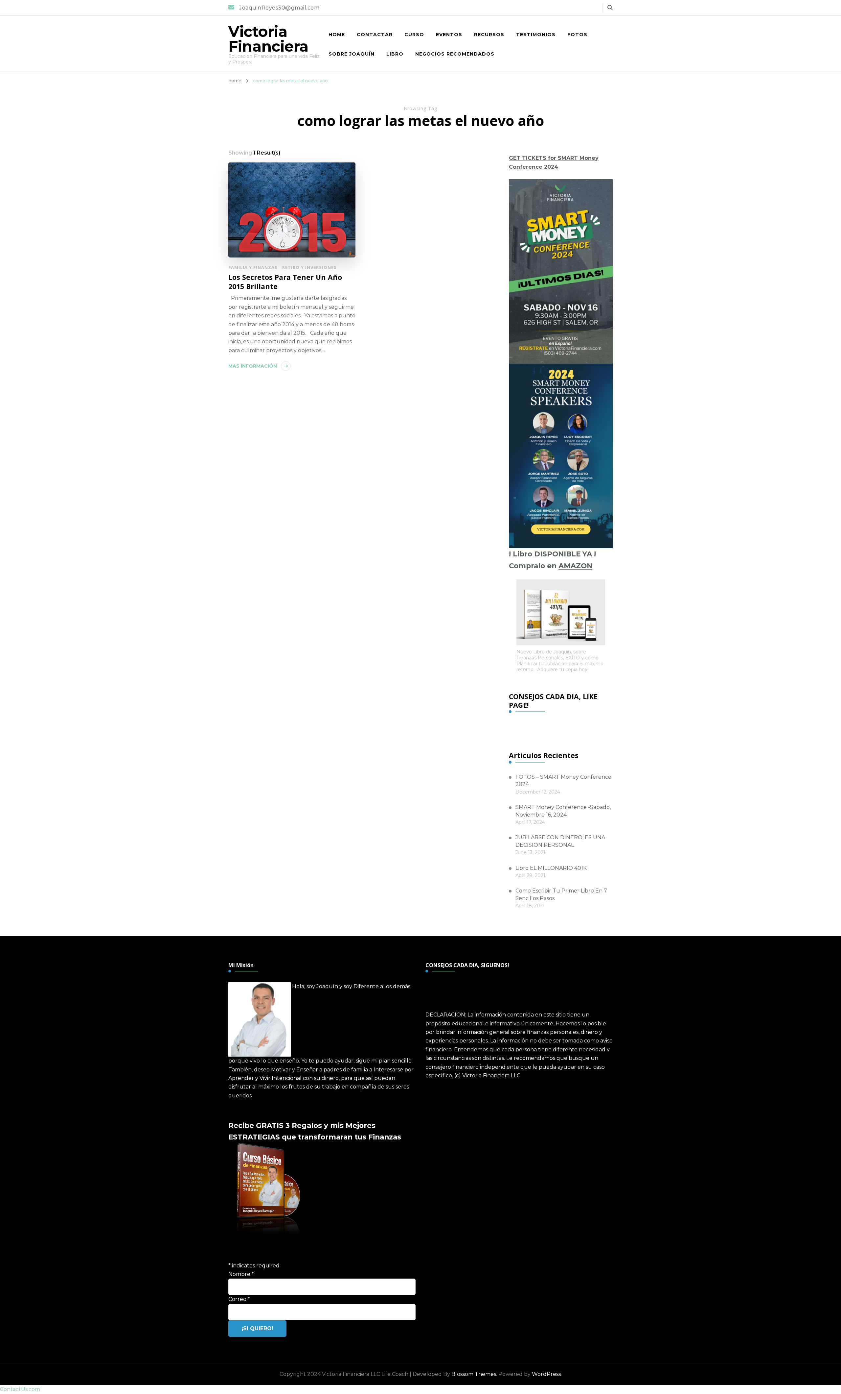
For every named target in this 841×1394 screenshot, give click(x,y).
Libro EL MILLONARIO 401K (551, 868)
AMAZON (575, 565)
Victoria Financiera (268, 38)
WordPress (546, 1374)
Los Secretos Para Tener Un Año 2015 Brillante (285, 282)
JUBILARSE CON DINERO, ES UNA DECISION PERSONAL (560, 841)
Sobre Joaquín (352, 54)
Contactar (375, 34)
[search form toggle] (610, 8)
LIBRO (394, 54)
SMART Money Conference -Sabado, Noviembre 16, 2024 (563, 811)
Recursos (489, 34)
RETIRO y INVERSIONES (309, 267)
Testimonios (536, 34)
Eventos (449, 34)
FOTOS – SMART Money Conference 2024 (563, 780)
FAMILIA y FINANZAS (253, 267)
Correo (239, 1299)
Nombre (241, 1274)
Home (337, 34)
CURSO (414, 34)
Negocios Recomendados (454, 54)
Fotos (577, 34)
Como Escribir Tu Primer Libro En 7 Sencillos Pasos (561, 894)
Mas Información (252, 366)
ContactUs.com (20, 1389)
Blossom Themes (473, 1374)
